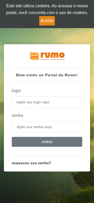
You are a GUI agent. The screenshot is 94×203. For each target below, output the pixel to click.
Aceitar (47, 20)
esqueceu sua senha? (31, 163)
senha (17, 115)
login (16, 90)
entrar (47, 141)
